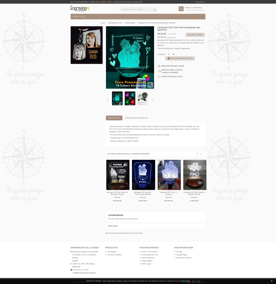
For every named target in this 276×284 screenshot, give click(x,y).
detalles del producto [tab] (136, 118)
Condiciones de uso (150, 255)
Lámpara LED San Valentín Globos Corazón (194, 193)
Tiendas (179, 252)
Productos (79, 16)
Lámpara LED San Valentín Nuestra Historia (117, 193)
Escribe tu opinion (195, 35)
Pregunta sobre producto (180, 58)
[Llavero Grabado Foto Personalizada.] (87, 45)
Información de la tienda (85, 248)
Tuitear (174, 54)
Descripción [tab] (114, 118)
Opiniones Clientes (183, 258)
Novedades (111, 252)
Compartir (169, 54)
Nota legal (146, 264)
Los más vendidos (114, 255)
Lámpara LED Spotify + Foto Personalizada (142, 193)
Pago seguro (147, 261)
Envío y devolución (149, 252)
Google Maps (181, 255)
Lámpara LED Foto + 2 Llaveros (168, 193)
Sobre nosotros (148, 258)
